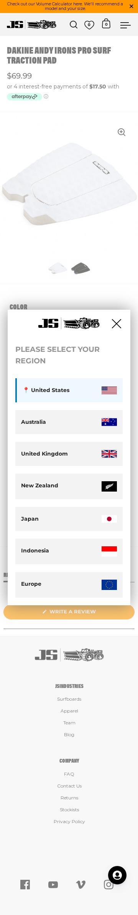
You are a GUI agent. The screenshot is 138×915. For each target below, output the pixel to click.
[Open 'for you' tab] (117, 875)
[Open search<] (74, 25)
